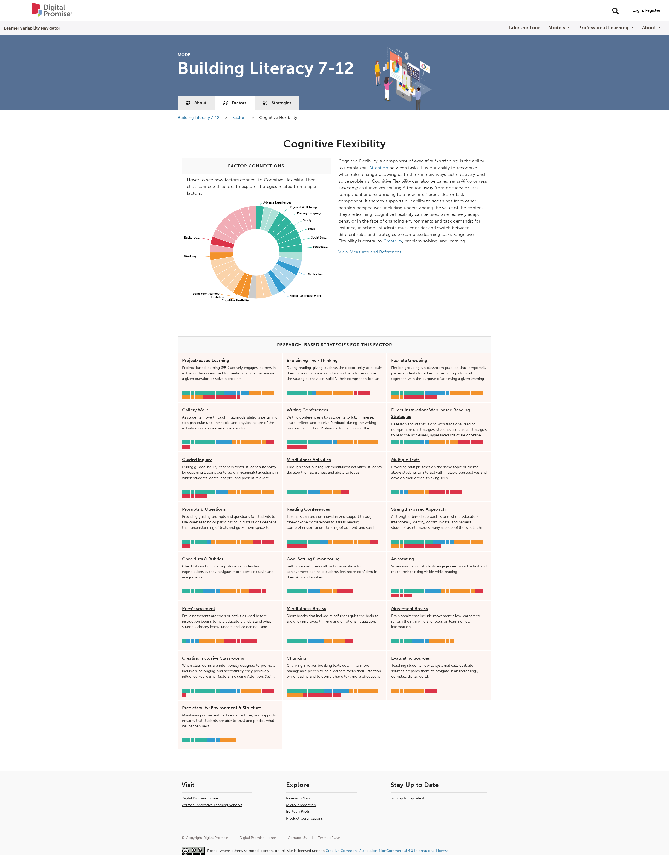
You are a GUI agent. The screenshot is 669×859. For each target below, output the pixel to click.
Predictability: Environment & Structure (221, 707)
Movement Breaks (409, 608)
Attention (378, 167)
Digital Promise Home (200, 798)
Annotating (402, 558)
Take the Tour (524, 28)
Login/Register (646, 10)
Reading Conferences (308, 509)
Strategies (281, 102)
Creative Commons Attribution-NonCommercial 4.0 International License (387, 851)
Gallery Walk (195, 410)
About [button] (649, 28)
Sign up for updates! (407, 798)
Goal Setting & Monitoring (313, 558)
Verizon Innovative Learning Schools (212, 805)
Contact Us (297, 837)
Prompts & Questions (204, 509)
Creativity (392, 240)
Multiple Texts (405, 459)
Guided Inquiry (197, 459)
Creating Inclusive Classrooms (213, 658)
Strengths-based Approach (418, 509)
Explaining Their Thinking (312, 360)
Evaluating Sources (410, 658)
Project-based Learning (205, 360)
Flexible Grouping (409, 360)
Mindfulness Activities (309, 459)
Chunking (296, 658)
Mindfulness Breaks (306, 608)
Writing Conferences (307, 410)
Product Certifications (304, 818)
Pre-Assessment (198, 608)
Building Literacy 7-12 (199, 117)
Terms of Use (329, 837)
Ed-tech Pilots (298, 811)
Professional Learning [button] (604, 28)
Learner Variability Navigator (32, 28)
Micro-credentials (301, 805)
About (200, 102)
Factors (239, 102)
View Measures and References (369, 251)
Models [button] (557, 28)
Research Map (298, 798)
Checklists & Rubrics (202, 558)
